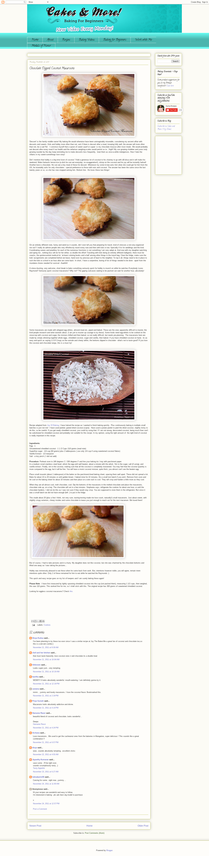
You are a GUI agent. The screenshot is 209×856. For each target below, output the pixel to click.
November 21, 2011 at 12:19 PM (46, 684)
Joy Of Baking (53, 425)
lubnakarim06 (38, 777)
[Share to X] (38, 621)
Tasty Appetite (39, 768)
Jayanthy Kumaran (40, 760)
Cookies (47, 625)
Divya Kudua (37, 638)
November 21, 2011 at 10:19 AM (46, 672)
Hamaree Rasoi (38, 713)
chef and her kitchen (41, 653)
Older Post (143, 826)
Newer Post (35, 826)
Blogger (109, 850)
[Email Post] (33, 625)
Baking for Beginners (114, 40)
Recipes (66, 40)
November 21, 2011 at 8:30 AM (45, 647)
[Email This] (32, 621)
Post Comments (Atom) (94, 833)
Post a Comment (40, 809)
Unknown (36, 665)
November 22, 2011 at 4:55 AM (45, 754)
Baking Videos (87, 40)
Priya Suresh (38, 701)
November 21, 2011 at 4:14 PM (45, 708)
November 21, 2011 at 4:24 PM (45, 728)
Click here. (170, 85)
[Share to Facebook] (40, 621)
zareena (35, 689)
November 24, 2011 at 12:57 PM (46, 803)
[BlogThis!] (35, 621)
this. (71, 591)
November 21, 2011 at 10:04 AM (46, 659)
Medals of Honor (41, 46)
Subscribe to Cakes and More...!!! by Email (166, 128)
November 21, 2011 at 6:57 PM (45, 742)
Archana (36, 733)
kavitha (35, 677)
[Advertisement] (165, 154)
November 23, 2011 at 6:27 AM (45, 772)
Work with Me (143, 40)
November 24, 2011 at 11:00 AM (46, 784)
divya (34, 748)
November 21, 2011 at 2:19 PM (45, 696)
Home (35, 40)
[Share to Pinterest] (43, 621)
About (50, 40)
